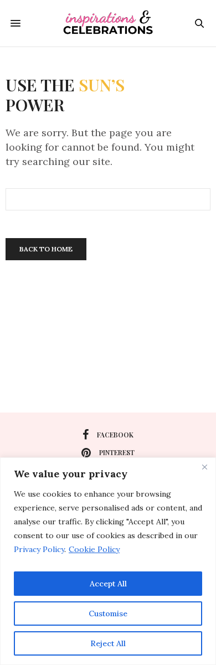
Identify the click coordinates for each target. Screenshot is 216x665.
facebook (115, 434)
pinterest (117, 452)
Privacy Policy (39, 549)
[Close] (204, 466)
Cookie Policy (94, 549)
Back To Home (46, 249)
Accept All (108, 584)
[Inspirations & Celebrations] (108, 23)
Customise (108, 613)
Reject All (108, 643)
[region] (108, 561)
